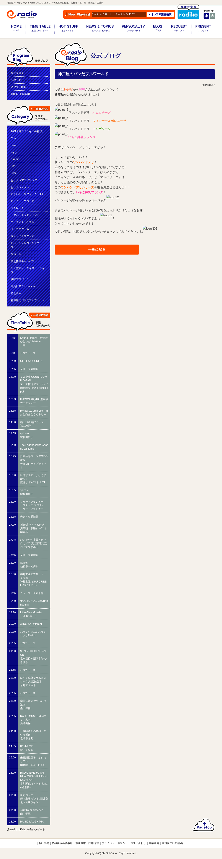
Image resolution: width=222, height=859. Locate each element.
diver (14, 145)
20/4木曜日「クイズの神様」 (28, 131)
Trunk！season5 (20, 93)
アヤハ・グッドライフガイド (28, 215)
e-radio (15, 159)
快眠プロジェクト (21, 279)
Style (14, 173)
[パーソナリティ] (133, 29)
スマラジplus (18, 86)
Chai (13, 138)
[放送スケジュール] (40, 29)
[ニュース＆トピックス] (100, 29)
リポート (16, 254)
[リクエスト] (179, 29)
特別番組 (16, 293)
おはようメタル (20, 187)
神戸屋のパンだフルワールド (28, 300)
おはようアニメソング (24, 180)
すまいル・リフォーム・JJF (27, 194)
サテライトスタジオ (22, 236)
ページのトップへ (203, 825)
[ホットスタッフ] (68, 29)
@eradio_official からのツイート (26, 829)
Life (13, 166)
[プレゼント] (203, 29)
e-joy (14, 152)
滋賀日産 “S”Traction (23, 286)
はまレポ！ (17, 208)
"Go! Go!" (16, 79)
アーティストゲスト (22, 222)
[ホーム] (16, 29)
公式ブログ (17, 72)
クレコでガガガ (20, 229)
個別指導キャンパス (22, 261)
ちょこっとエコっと (22, 201)
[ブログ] (157, 29)
